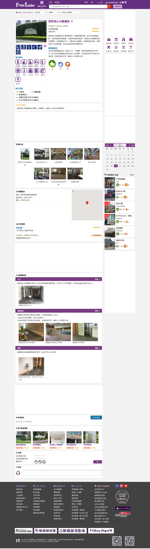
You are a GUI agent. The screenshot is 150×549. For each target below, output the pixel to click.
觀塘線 (27, 235)
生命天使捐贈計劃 (101, 507)
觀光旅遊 (36, 492)
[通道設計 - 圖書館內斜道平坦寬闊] (31, 332)
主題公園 (36, 495)
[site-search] (109, 6)
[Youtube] (126, 486)
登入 (51, 2)
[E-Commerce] (120, 2)
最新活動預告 (58, 504)
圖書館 (65, 26)
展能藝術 (57, 507)
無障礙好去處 (112, 175)
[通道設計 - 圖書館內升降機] (85, 332)
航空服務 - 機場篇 (78, 519)
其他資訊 (19, 504)
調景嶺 (20, 235)
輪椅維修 (75, 495)
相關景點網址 (25, 200)
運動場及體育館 (39, 513)
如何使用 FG (99, 489)
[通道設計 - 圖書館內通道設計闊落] (58, 332)
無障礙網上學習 (77, 489)
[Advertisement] (59, 126)
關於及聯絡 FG (100, 516)
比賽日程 (57, 513)
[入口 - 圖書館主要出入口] (31, 295)
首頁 (19, 12)
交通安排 (75, 507)
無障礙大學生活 (22, 507)
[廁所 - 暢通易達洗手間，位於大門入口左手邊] (31, 366)
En (92, 2)
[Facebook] (123, 2)
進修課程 (57, 516)
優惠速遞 (57, 492)
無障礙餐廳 (37, 489)
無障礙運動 (58, 501)
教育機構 (36, 507)
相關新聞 (19, 501)
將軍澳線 (34, 235)
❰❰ (107, 144)
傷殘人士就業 (77, 492)
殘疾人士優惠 (77, 504)
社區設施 (58, 26)
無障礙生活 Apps (101, 492)
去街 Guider (27, 12)
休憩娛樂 (36, 510)
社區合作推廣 (99, 504)
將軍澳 (50, 26)
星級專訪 (19, 492)
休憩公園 (36, 498)
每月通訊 (19, 510)
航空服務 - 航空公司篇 (80, 516)
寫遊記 (97, 417)
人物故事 (19, 495)
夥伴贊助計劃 (99, 501)
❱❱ (132, 144)
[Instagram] (126, 2)
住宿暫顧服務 (77, 501)
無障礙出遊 (99, 495)
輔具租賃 (75, 498)
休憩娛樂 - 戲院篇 (78, 510)
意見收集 (98, 519)
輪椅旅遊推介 (21, 498)
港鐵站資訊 (58, 519)
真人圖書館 (58, 489)
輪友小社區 (58, 498)
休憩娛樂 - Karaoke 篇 (80, 513)
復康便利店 (58, 495)
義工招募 (105, 519)
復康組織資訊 (58, 510)
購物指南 (36, 504)
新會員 (57, 2)
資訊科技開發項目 (101, 513)
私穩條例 (98, 522)
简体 (86, 2)
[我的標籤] (71, 21)
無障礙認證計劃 (100, 498)
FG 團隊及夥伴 (100, 510)
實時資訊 (19, 489)
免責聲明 (105, 522)
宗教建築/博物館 (39, 501)
